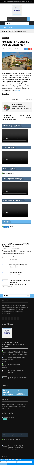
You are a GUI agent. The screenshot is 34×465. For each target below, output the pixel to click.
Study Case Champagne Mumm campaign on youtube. (9, 118)
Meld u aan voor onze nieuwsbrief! (10, 460)
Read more (17, 235)
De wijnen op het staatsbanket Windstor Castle (17, 378)
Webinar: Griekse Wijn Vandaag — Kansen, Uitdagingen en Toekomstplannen (17, 447)
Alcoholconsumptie (10, 30)
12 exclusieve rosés (15, 257)
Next (30, 221)
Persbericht (5, 37)
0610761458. (5, 408)
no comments (16, 248)
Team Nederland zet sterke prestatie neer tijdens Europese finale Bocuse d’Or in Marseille (17, 352)
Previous (27, 221)
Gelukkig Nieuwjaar (15, 272)
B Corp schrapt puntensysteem (14, 435)
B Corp (5, 418)
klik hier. (17, 90)
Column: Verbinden (14, 364)
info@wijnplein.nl (12, 406)
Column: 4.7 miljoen (14, 439)
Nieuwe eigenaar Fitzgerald (18, 265)
